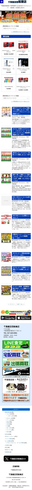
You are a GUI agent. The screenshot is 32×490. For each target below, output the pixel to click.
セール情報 (8, 441)
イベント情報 (8, 438)
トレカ (22, 219)
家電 (7, 422)
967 (18, 304)
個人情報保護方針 (23, 481)
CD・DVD (9, 428)
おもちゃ (14, 117)
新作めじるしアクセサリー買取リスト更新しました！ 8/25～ (21, 154)
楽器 (6, 447)
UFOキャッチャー (25, 116)
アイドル (8, 429)
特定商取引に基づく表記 (11, 481)
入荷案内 (7, 445)
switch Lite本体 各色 (9, 86)
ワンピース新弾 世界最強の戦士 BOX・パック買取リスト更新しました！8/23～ (21, 288)
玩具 (19, 117)
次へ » (22, 304)
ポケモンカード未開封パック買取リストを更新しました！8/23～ (21, 269)
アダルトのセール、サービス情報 (15, 442)
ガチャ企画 (11, 415)
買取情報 (23, 117)
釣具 (7, 431)
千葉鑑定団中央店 (16, 470)
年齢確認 (7, 452)
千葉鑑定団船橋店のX (18, 459)
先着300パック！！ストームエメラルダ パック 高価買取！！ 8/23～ (22, 236)
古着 (22, 201)
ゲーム (8, 420)
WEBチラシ (8, 449)
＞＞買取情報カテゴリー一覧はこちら (20, 31)
